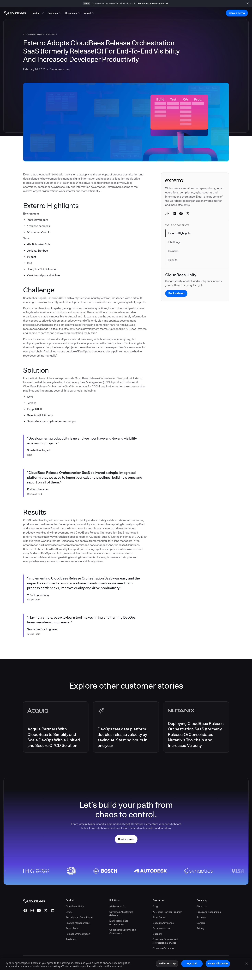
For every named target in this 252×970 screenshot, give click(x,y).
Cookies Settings (167, 963)
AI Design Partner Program (167, 911)
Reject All (192, 963)
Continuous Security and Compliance (122, 931)
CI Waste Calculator (164, 948)
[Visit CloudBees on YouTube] (39, 910)
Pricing (200, 928)
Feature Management (77, 922)
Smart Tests (72, 928)
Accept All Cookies (217, 963)
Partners (201, 917)
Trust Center (159, 917)
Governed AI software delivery (121, 913)
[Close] (246, 963)
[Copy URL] (167, 213)
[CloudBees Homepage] (34, 900)
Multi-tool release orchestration (118, 922)
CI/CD (69, 911)
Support (157, 933)
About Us (202, 906)
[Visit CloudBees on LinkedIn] (53, 910)
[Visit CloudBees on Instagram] (32, 910)
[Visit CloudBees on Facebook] (25, 910)
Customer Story (33, 34)
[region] (126, 964)
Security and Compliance (79, 917)
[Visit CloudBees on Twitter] (46, 910)
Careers (201, 922)
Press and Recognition (209, 911)
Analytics (71, 939)
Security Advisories (163, 922)
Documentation (161, 928)
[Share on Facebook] (181, 213)
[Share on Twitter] (188, 213)
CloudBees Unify (75, 906)
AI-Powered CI (117, 906)
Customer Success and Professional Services (165, 941)
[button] (38, 13)
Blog (155, 906)
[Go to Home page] (15, 13)
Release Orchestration (78, 933)
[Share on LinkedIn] (174, 213)
